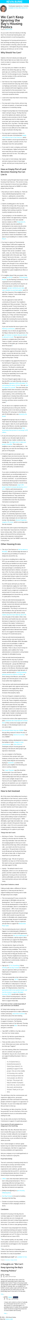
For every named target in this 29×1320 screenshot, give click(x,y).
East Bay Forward (14, 967)
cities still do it (17, 744)
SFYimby (4, 967)
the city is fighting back (20, 935)
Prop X (4, 239)
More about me (23, 8)
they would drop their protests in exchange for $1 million (15, 430)
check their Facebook (18, 1013)
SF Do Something (14, 965)
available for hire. (22, 1257)
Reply (2, 1294)
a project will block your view (15, 288)
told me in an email (18, 735)
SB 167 (9, 994)
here (15, 1025)
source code (9, 1319)
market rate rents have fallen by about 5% (14, 615)
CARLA (4, 1178)
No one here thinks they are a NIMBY (13, 730)
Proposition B (21, 222)
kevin (10, 1297)
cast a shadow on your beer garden (12, 290)
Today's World (13, 1260)
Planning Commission (8, 328)
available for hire (13, 8)
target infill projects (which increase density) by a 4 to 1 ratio (14, 487)
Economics (7, 1260)
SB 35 (16, 979)
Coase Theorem (9, 770)
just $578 (9, 277)
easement (11, 763)
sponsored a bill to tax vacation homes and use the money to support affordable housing (14, 992)
